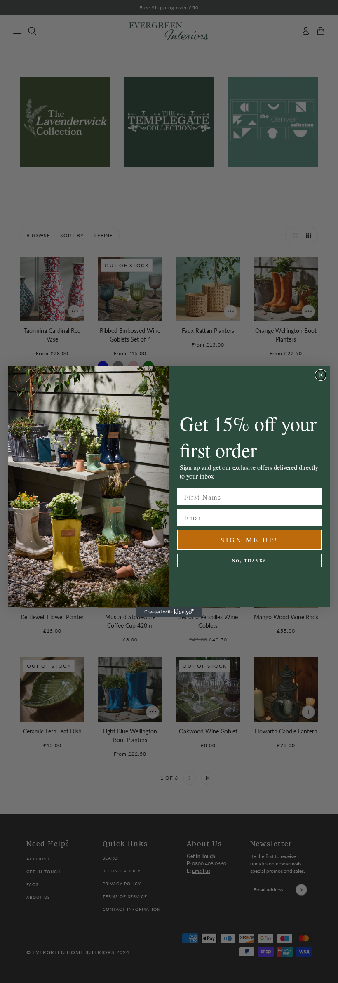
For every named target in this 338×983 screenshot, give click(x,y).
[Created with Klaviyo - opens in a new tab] (169, 612)
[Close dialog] (321, 375)
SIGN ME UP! (249, 539)
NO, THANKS (249, 560)
